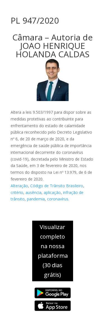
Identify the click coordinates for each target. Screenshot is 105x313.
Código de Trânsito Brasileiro (56, 185)
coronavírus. (58, 199)
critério (17, 192)
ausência (33, 192)
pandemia (36, 199)
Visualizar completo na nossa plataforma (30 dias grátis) (53, 250)
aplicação (52, 192)
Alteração (19, 185)
